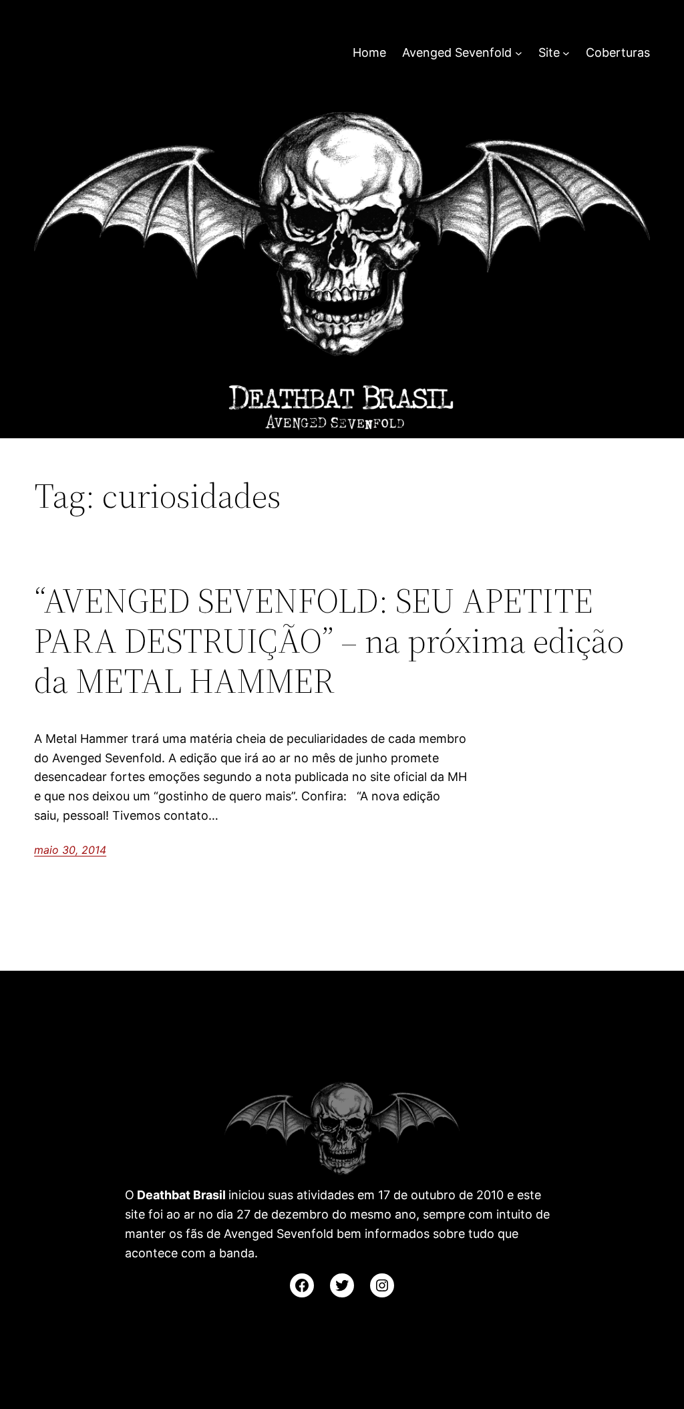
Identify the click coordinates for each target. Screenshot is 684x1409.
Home (369, 52)
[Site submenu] (566, 53)
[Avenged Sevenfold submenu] (518, 53)
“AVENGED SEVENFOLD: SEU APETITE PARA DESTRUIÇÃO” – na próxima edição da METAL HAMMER (329, 640)
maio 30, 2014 (70, 849)
